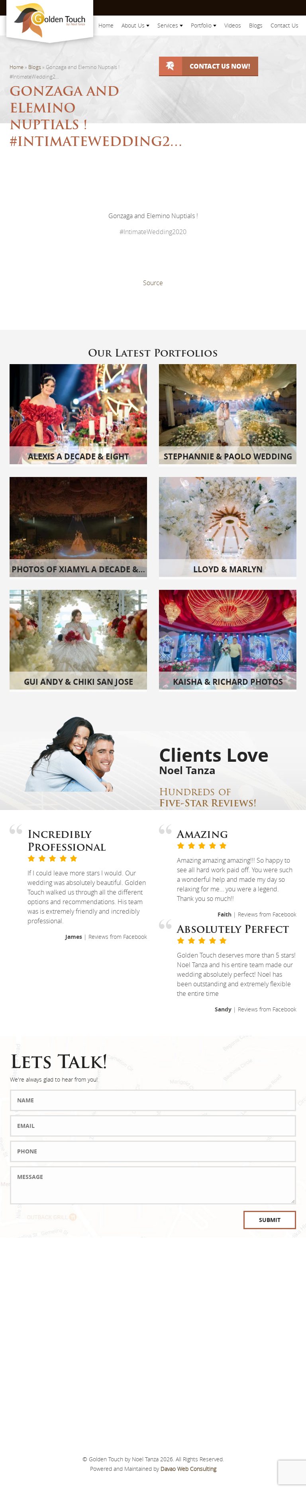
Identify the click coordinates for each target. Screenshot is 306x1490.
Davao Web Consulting (188, 1468)
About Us (134, 25)
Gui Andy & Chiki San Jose (78, 681)
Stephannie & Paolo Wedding (228, 456)
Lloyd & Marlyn (228, 569)
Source (153, 282)
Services (168, 25)
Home (106, 25)
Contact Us (284, 25)
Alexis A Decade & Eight (78, 456)
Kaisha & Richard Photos (228, 681)
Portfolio (202, 25)
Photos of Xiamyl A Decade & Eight (88, 569)
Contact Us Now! (220, 66)
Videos (232, 25)
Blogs (256, 25)
